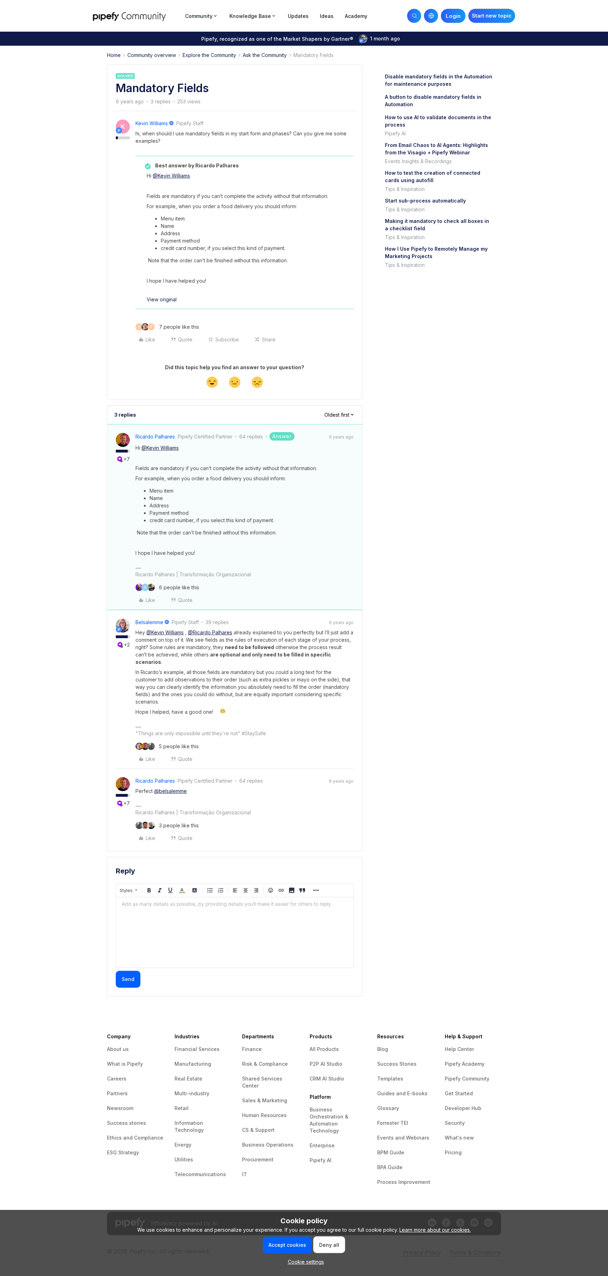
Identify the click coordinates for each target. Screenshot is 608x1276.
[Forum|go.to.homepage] (137, 15)
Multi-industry (192, 1093)
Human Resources (264, 1115)
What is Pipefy (125, 1064)
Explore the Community (209, 55)
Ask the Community (265, 55)
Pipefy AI (395, 133)
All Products (324, 1049)
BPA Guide (390, 1167)
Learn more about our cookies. (435, 1230)
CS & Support (258, 1130)
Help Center (459, 1049)
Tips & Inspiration (405, 189)
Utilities (184, 1159)
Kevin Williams (151, 123)
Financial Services (197, 1049)
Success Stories (397, 1064)
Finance (252, 1049)
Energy (183, 1145)
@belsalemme (170, 791)
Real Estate (188, 1079)
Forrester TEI (392, 1123)
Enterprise (322, 1145)
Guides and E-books (402, 1093)
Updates (298, 16)
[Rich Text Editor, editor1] (234, 932)
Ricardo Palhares (155, 437)
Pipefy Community (467, 1079)
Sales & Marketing (264, 1100)
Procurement (257, 1159)
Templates (390, 1079)
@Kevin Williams (171, 176)
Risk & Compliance (265, 1064)
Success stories (126, 1123)
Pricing (453, 1152)
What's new (459, 1138)
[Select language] (431, 16)
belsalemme (149, 622)
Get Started (459, 1093)
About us (118, 1049)
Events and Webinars (403, 1138)
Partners (117, 1093)
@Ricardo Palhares (210, 632)
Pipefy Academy (464, 1064)
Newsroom (120, 1108)
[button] (491, 16)
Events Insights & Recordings (418, 161)
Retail (182, 1108)
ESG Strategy (123, 1152)
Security (455, 1123)
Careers (116, 1079)
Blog (382, 1049)
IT (244, 1174)
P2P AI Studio (326, 1064)
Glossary (388, 1108)
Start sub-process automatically (425, 201)
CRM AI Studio (327, 1079)
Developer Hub (463, 1108)
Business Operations (267, 1145)
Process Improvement (403, 1182)
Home (114, 55)
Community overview (151, 55)
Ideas (327, 16)
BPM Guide (390, 1152)
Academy (356, 16)
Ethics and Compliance (135, 1138)
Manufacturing (193, 1064)
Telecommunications (200, 1174)
